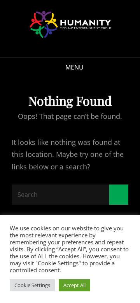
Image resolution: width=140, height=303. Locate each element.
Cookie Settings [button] (32, 285)
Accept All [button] (74, 285)
